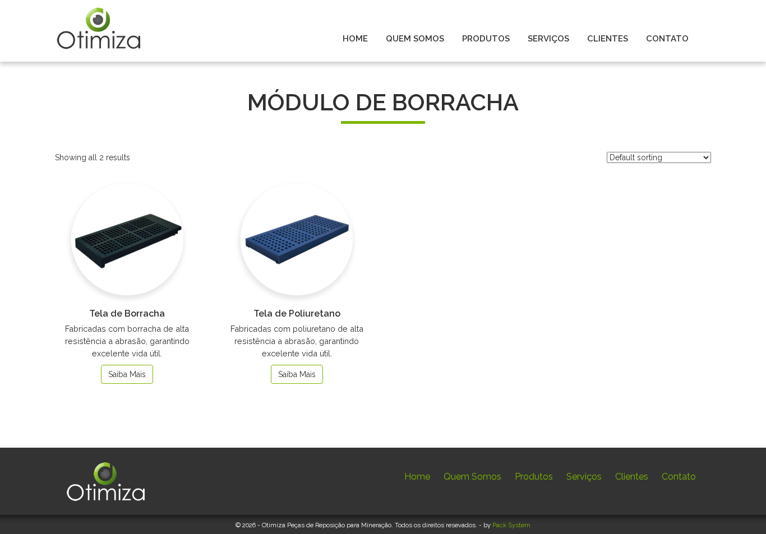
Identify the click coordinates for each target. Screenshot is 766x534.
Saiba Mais (127, 374)
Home (417, 476)
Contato (679, 476)
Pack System (511, 525)
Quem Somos (472, 476)
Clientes (631, 476)
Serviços (584, 476)
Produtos (534, 476)
